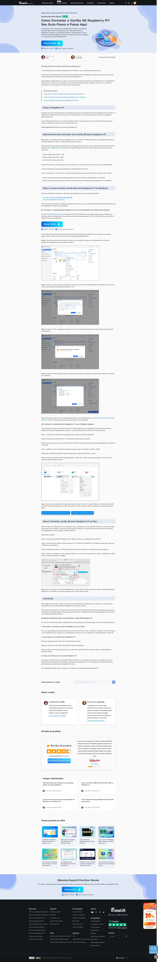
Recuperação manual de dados (81, 939)
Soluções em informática (36, 939)
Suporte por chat (54, 918)
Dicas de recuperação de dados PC (38, 912)
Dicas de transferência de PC (37, 933)
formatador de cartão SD (64, 197)
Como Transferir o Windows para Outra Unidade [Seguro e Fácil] (106, 863)
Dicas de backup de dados (36, 921)
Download (53, 915)
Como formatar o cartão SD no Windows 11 (55, 513)
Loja (74, 936)
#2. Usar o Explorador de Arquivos (54, 199)
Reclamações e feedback (98, 942)
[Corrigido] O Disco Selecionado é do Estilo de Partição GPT (68, 863)
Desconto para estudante (98, 936)
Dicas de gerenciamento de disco (38, 924)
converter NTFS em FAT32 (98, 418)
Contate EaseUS (95, 927)
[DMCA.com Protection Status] (39, 957)
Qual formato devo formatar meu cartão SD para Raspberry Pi (64, 94)
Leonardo (79, 58)
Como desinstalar (77, 912)
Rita (47, 58)
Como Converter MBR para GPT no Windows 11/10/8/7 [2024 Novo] (106, 841)
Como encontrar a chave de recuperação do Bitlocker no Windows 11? (59, 800)
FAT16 (49, 148)
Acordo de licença (77, 924)
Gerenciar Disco (62, 3)
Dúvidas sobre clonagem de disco (59, 939)
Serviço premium (55, 924)
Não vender (76, 921)
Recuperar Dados (47, 3)
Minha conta (94, 939)
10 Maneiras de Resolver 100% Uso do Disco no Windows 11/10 (49, 841)
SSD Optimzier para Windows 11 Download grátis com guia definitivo (58, 784)
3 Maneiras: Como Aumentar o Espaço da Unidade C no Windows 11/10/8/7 (88, 863)
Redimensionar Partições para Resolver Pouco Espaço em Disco (68, 841)
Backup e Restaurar (77, 3)
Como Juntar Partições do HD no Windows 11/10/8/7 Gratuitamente (49, 863)
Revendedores (95, 930)
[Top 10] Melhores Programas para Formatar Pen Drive (87, 841)
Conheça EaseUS (95, 921)
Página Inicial (45, 13)
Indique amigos (95, 945)
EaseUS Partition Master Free (50, 214)
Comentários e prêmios (97, 924)
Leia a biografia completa (57, 716)
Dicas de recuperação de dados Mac (39, 915)
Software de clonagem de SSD (37, 930)
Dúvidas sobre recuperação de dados (60, 936)
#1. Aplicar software (49, 197)
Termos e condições (78, 927)
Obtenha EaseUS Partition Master (59, 761)
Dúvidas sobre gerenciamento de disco (61, 942)
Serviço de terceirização (79, 942)
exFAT (58, 148)
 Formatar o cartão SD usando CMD (82, 513)
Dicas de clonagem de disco (37, 927)
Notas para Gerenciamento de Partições (64, 13)
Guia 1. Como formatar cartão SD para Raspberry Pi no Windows (64, 97)
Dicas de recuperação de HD (37, 918)
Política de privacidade (79, 918)
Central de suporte (55, 912)
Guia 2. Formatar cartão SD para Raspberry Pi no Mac (61, 100)
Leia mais (94, 759)
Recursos (32, 909)
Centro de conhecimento (35, 936)
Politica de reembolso (79, 915)
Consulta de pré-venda (56, 921)
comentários (65, 756)
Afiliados (93, 933)
